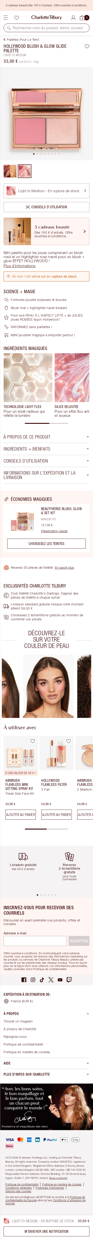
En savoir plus (64, 567)
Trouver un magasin (18, 1021)
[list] (46, 113)
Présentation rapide (54, 531)
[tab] (34, 154)
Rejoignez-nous (15, 1037)
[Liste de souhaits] (16, 17)
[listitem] (46, 113)
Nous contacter (58, 1177)
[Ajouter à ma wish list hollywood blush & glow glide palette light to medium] (87, 46)
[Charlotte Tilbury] (46, 18)
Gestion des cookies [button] (18, 1191)
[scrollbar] (46, 423)
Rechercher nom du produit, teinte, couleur (48, 28)
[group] (28, 385)
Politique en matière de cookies (27, 1052)
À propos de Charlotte (20, 1029)
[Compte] (73, 17)
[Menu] (5, 17)
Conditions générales (18, 1188)
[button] (9, 28)
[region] (46, 524)
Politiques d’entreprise (50, 1188)
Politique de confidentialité (23, 1044)
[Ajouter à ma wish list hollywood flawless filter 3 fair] (68, 741)
